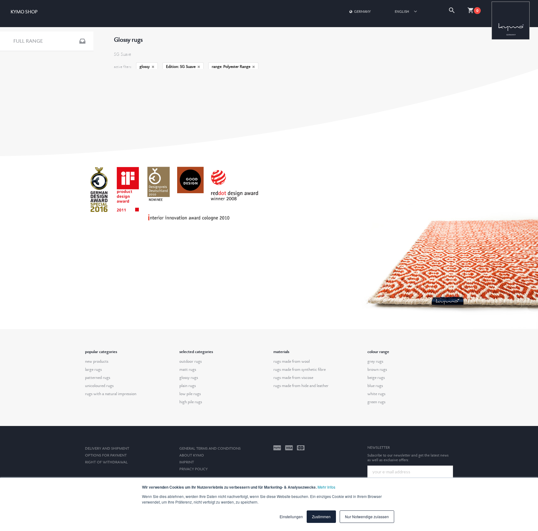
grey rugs (375, 361)
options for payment (106, 455)
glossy (144, 66)
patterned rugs (97, 377)
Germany (362, 11)
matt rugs (187, 369)
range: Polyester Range (231, 66)
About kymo (191, 455)
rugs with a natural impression (110, 393)
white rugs (376, 393)
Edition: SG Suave (181, 66)
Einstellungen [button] (291, 516)
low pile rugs (190, 393)
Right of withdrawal (106, 462)
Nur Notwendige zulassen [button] (367, 516)
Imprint (186, 462)
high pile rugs (190, 401)
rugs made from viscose (293, 377)
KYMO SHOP (24, 12)
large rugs (93, 369)
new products (96, 361)
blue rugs (375, 385)
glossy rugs (188, 377)
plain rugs (187, 385)
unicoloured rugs (99, 385)
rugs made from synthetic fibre (299, 369)
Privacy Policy (193, 469)
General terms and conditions (210, 448)
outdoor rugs (190, 361)
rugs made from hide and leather (300, 385)
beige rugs (376, 377)
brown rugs (377, 369)
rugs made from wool (291, 361)
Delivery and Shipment (107, 448)
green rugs (376, 401)
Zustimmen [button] (321, 516)
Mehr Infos (326, 487)
